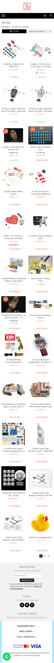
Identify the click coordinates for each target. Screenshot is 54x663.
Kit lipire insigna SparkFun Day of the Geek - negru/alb (13, 109)
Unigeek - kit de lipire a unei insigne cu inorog (40, 65)
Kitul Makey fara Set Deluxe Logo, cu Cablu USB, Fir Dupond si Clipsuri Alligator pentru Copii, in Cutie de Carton (13, 405)
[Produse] (3, 16)
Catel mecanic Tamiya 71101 (40, 279)
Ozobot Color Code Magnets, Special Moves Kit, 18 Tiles (13, 538)
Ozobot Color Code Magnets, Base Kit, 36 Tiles (40, 494)
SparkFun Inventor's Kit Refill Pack (13, 65)
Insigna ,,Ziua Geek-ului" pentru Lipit (13, 148)
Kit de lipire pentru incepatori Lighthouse (40, 192)
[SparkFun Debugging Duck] (40, 523)
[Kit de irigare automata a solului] (40, 304)
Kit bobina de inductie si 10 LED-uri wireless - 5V (13, 316)
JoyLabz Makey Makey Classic (13, 192)
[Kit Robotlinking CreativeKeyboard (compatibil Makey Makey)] (13, 345)
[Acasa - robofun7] (27, 6)
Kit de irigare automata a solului (41, 316)
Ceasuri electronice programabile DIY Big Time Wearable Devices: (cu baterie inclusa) (40, 360)
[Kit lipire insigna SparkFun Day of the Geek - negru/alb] (13, 94)
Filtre (15, 31)
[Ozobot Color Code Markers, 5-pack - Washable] (40, 434)
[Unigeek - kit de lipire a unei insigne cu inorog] (40, 49)
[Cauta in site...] (51, 15)
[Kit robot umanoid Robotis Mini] (40, 221)
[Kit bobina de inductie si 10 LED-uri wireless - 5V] (13, 304)
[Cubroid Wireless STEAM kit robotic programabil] (13, 265)
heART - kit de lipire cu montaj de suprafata (13, 237)
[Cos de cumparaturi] (45, 15)
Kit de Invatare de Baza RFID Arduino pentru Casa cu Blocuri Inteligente (40, 405)
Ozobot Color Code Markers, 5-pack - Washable (40, 449)
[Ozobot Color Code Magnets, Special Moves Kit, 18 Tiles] (13, 523)
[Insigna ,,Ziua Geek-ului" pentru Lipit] (13, 135)
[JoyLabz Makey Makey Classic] (13, 177)
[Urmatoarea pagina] (48, 556)
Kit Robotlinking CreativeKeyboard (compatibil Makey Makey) (13, 360)
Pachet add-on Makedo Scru (40, 148)
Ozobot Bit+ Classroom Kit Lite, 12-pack (13, 494)
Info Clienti (26, 631)
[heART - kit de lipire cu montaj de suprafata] (13, 221)
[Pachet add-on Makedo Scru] (40, 135)
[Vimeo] (27, 605)
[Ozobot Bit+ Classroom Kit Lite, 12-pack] (13, 478)
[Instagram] (32, 605)
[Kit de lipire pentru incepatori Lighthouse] (40, 177)
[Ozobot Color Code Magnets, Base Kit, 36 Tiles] (40, 478)
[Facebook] (22, 605)
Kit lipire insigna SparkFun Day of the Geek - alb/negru (40, 109)
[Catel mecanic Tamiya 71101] (40, 265)
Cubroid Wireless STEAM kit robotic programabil (13, 279)
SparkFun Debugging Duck (40, 537)
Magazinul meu (26, 626)
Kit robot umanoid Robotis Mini (40, 237)
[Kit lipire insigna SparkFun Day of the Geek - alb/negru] (40, 94)
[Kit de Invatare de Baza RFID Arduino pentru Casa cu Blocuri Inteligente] (40, 389)
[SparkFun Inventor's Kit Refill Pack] (13, 49)
